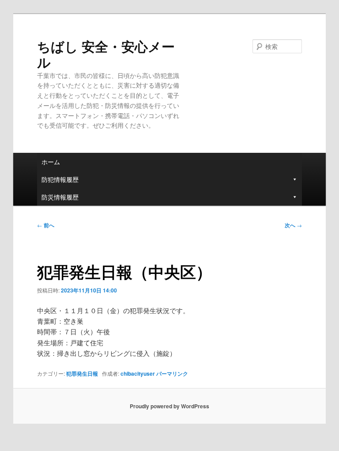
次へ (293, 225)
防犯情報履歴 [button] (60, 179)
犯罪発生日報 (82, 373)
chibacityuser (138, 373)
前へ (45, 225)
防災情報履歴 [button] (60, 196)
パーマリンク (172, 373)
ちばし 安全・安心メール (106, 54)
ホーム (50, 161)
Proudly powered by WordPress (169, 406)
